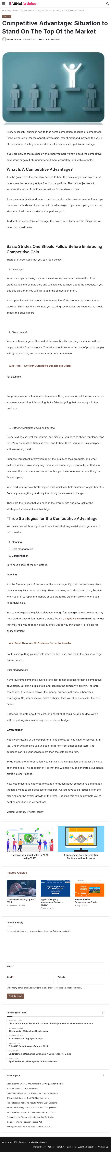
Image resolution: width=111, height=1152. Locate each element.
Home (7, 10)
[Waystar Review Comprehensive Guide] (89, 888)
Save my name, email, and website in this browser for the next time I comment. (45, 988)
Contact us (103, 1147)
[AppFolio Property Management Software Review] (55, 888)
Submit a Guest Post (87, 1147)
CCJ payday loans (70, 618)
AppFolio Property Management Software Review (52, 902)
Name (10, 966)
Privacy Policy (39, 1147)
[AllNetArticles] (22, 3)
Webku (51, 1147)
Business (15, 10)
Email (10, 977)
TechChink (60, 1147)
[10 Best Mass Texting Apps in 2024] (21, 888)
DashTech (71, 1147)
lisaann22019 (12, 39)
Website (61, 977)
